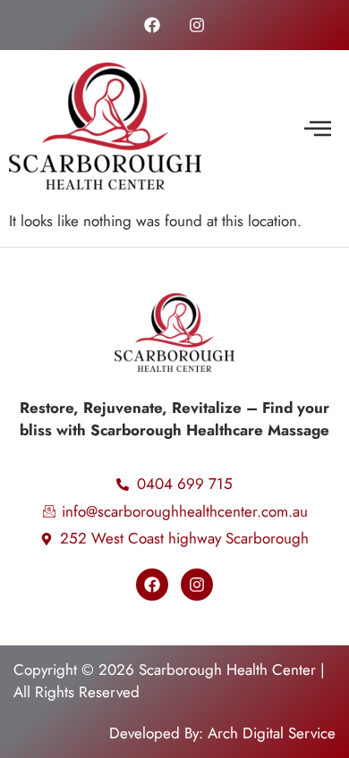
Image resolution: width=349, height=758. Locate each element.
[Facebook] (152, 25)
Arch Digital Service (272, 733)
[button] (317, 129)
